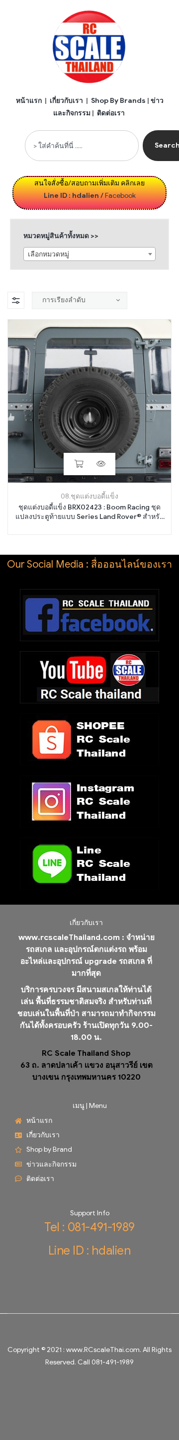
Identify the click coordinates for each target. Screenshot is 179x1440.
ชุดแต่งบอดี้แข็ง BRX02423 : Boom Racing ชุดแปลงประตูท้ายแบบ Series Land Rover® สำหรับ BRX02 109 (89, 512)
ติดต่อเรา (111, 113)
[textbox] (89, 254)
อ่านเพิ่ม (78, 464)
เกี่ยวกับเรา (66, 100)
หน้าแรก (29, 100)
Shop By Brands (118, 100)
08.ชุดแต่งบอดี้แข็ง (89, 496)
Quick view (101, 464)
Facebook (120, 195)
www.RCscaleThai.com (103, 1350)
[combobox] (82, 145)
